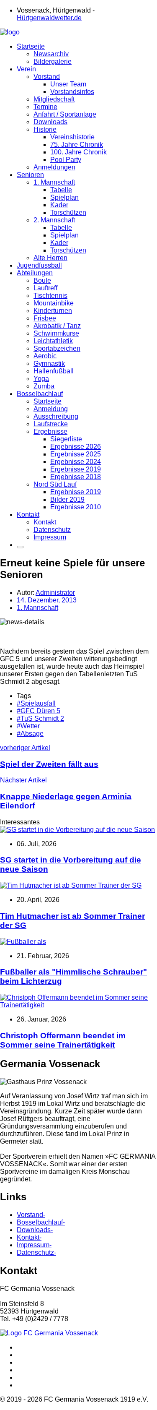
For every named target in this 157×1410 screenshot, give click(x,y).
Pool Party (65, 159)
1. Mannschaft (54, 182)
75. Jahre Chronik (76, 144)
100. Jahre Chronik (78, 152)
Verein (26, 69)
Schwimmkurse (56, 333)
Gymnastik (49, 363)
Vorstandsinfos (72, 91)
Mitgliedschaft (54, 99)
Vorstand (46, 76)
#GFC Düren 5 (38, 710)
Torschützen (68, 212)
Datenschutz (52, 529)
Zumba (43, 386)
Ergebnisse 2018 (75, 476)
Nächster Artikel (65, 793)
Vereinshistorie (72, 137)
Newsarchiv (51, 53)
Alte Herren (50, 257)
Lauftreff (45, 288)
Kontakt (28, 514)
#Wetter (28, 726)
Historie (45, 129)
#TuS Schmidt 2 (40, 718)
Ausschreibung (55, 416)
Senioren (30, 174)
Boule (42, 280)
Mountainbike (53, 303)
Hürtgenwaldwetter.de (49, 17)
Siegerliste (66, 439)
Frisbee (44, 318)
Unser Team (68, 84)
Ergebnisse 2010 (75, 507)
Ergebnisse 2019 (75, 469)
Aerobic (45, 356)
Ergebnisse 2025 (75, 454)
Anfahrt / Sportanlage (64, 114)
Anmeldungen (54, 167)
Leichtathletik (53, 340)
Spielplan (64, 197)
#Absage (30, 733)
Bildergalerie (52, 61)
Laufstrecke (50, 423)
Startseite (31, 46)
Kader (59, 205)
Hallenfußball (53, 371)
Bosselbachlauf (40, 393)
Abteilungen (35, 272)
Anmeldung (50, 408)
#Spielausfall (36, 703)
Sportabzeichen (56, 348)
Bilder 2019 (67, 499)
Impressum (49, 537)
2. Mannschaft (54, 220)
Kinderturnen (52, 310)
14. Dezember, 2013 (47, 600)
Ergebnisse (50, 431)
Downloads (50, 121)
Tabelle (61, 189)
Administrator (55, 592)
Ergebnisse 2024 (75, 461)
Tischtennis (50, 295)
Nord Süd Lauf (55, 484)
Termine (45, 106)
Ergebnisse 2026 (75, 446)
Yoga (41, 378)
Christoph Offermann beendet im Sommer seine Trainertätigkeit (63, 1040)
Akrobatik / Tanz (57, 325)
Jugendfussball (39, 265)
